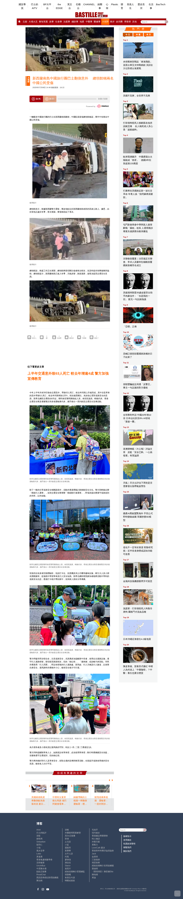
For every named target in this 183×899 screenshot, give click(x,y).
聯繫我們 (127, 847)
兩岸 (112, 21)
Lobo (38, 854)
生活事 (151, 6)
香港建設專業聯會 (100, 836)
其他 (134, 21)
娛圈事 (99, 6)
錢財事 (75, 21)
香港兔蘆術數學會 (44, 860)
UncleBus (40, 866)
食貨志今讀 (70, 877)
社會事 (58, 21)
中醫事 (89, 21)
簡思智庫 (96, 863)
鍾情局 (39, 839)
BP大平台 (47, 6)
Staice (67, 866)
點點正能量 (41, 872)
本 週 (138, 34)
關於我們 (127, 851)
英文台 (69, 6)
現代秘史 (96, 833)
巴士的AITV (34, 6)
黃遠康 (39, 857)
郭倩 (67, 839)
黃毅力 (95, 845)
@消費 (119, 21)
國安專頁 (22, 6)
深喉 (67, 830)
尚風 (67, 857)
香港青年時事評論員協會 (103, 851)
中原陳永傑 (41, 869)
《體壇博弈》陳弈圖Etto (102, 872)
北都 (25, 21)
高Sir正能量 (70, 836)
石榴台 (78, 6)
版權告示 (127, 836)
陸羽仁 (39, 845)
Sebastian (40, 842)
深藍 (38, 836)
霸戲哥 (68, 848)
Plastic (114, 4)
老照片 (68, 869)
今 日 (127, 34)
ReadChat (41, 874)
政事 (51, 21)
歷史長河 (141, 6)
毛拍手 (95, 830)
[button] (109, 780)
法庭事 (66, 21)
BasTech (160, 4)
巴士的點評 (41, 833)
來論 (94, 877)
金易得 (95, 857)
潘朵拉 (68, 863)
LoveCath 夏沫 (98, 848)
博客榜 (127, 21)
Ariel (38, 830)
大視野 (105, 21)
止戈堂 (68, 842)
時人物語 (96, 839)
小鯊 (67, 845)
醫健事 (97, 21)
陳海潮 (95, 874)
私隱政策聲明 (129, 844)
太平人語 (69, 854)
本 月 (148, 34)
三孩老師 (96, 860)
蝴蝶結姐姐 (70, 880)
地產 (82, 21)
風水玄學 (40, 851)
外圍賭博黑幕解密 (73, 833)
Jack (94, 854)
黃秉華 (68, 851)
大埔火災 (33, 21)
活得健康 (40, 863)
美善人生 (130, 6)
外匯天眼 (96, 842)
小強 (38, 848)
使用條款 (127, 840)
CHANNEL (89, 4)
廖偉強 (68, 860)
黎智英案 (43, 21)
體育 (122, 6)
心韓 (107, 6)
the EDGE (59, 6)
